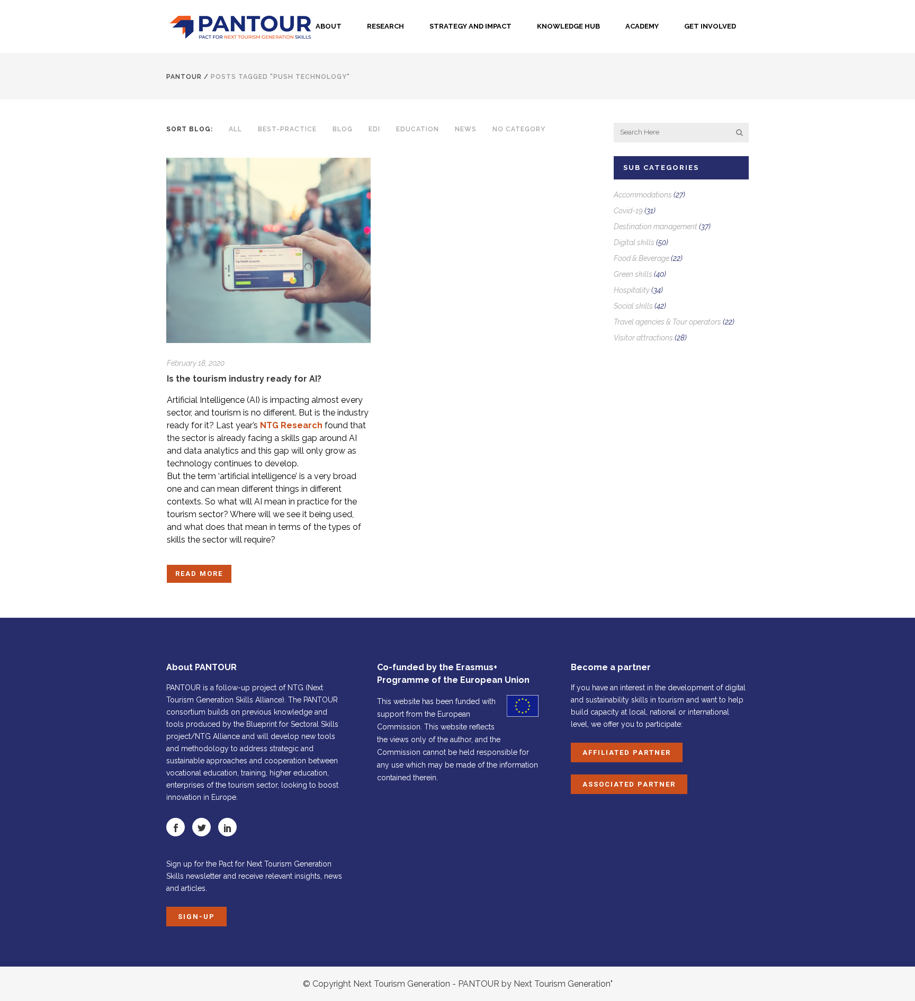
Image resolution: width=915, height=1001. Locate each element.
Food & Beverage (641, 258)
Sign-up (196, 917)
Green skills (633, 274)
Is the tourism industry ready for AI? (244, 379)
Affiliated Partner (626, 752)
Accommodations (643, 195)
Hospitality (632, 290)
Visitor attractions (643, 337)
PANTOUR (184, 76)
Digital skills (634, 242)
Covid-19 (628, 210)
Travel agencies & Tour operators (667, 322)
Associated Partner (629, 784)
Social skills (633, 306)
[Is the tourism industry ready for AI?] (268, 250)
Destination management (655, 226)
